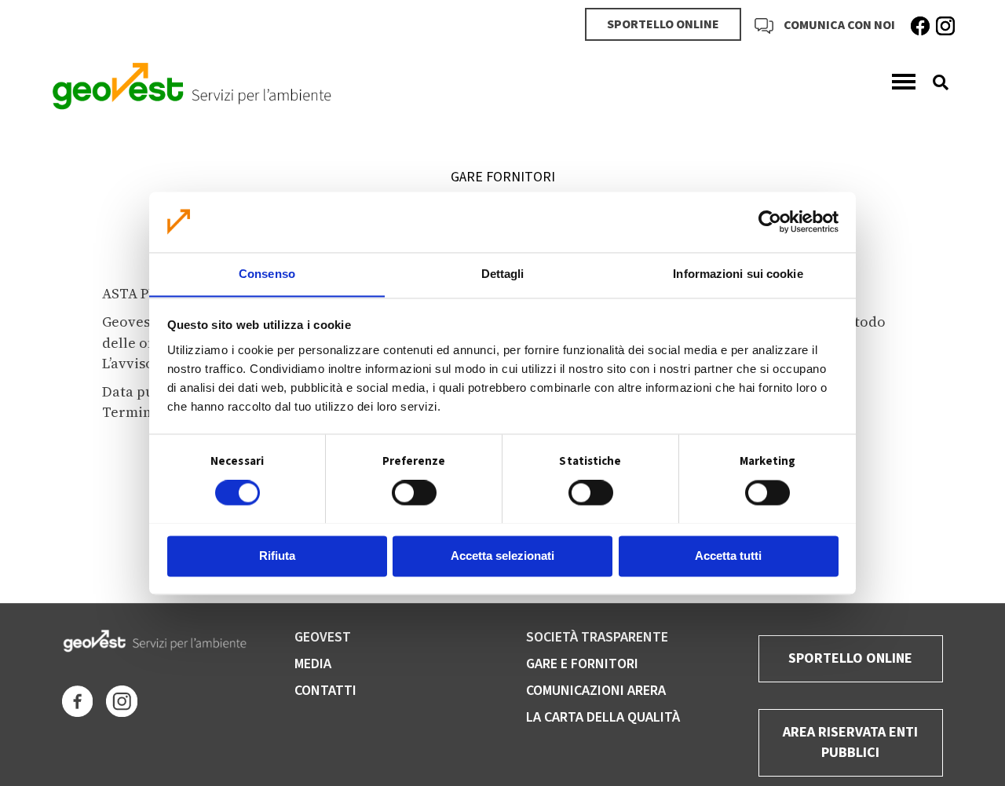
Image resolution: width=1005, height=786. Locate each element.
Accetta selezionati (502, 555)
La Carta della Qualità (603, 717)
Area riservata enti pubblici (850, 742)
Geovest (322, 637)
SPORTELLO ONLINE (663, 24)
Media (312, 664)
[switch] (414, 492)
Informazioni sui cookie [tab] (737, 273)
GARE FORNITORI (503, 177)
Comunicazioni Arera (596, 690)
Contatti (325, 690)
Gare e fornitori (582, 664)
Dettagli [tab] (502, 273)
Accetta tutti (728, 555)
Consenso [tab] (267, 273)
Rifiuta (277, 555)
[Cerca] (934, 82)
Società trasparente (597, 637)
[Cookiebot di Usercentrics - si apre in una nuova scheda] (770, 221)
